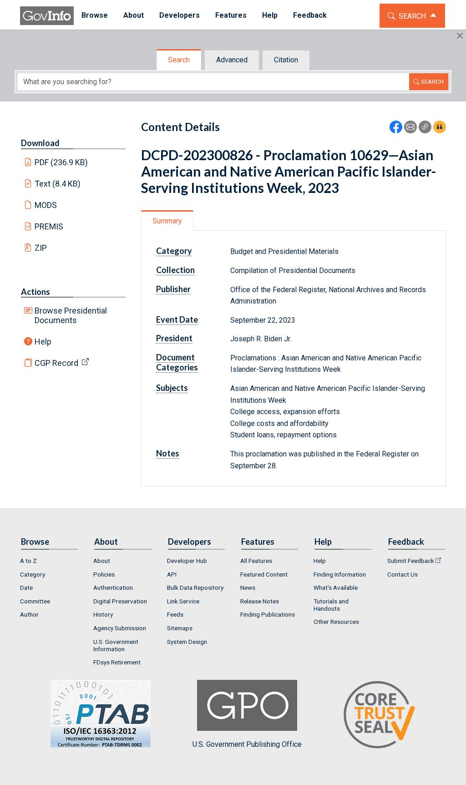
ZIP (41, 248)
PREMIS (49, 226)
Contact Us (402, 574)
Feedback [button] (310, 15)
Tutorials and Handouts (331, 605)
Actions (35, 292)
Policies (104, 574)
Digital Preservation (120, 601)
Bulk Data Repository (195, 587)
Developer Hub (187, 560)
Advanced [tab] (232, 60)
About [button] (133, 15)
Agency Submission (119, 628)
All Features (256, 560)
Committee (35, 601)
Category (32, 574)
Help (43, 341)
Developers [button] (179, 15)
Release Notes (259, 601)
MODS (46, 205)
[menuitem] (95, 16)
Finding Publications (267, 614)
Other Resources (336, 621)
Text (58, 183)
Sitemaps (179, 628)
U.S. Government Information (115, 645)
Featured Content (264, 574)
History (103, 614)
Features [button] (231, 15)
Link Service (183, 601)
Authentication (113, 587)
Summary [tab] (167, 221)
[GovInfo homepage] (47, 15)
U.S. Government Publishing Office (247, 744)
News (247, 587)
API (172, 574)
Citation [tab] (286, 60)
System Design (187, 641)
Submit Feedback (410, 560)
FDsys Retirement (117, 662)
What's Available (336, 587)
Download (40, 143)
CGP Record (56, 363)
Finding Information (340, 574)
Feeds (175, 614)
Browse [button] (94, 15)
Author (29, 614)
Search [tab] (179, 60)
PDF (61, 162)
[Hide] (460, 36)
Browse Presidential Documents (71, 315)
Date (26, 587)
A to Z (28, 560)
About (101, 560)
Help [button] (270, 15)
